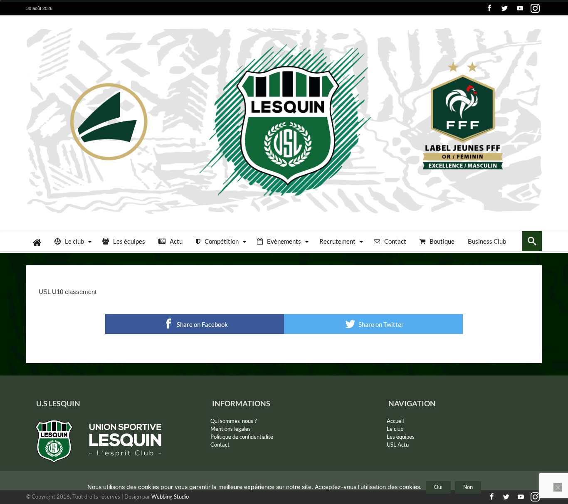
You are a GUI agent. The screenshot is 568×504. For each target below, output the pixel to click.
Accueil (395, 421)
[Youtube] (519, 8)
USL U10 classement (67, 291)
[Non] (557, 487)
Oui (438, 487)
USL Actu (398, 444)
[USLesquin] (284, 28)
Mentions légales (230, 428)
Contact (220, 444)
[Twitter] (504, 8)
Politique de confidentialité (241, 436)
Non (468, 487)
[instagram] (535, 8)
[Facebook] (489, 8)
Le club (395, 428)
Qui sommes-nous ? (233, 421)
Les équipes (401, 436)
